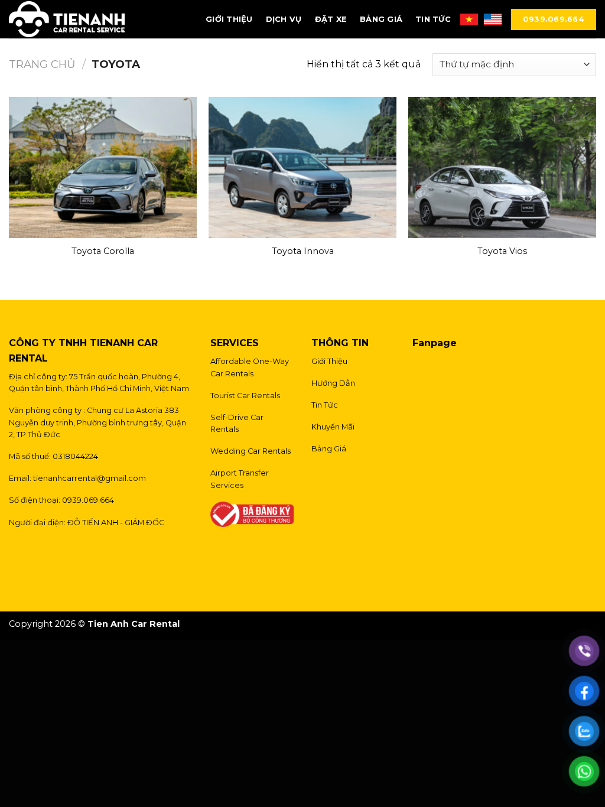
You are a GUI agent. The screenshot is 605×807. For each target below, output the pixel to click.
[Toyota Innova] (302, 167)
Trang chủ (42, 64)
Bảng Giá (381, 19)
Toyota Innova (303, 251)
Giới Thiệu (229, 19)
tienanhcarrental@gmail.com (89, 478)
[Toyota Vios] (502, 167)
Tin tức (433, 19)
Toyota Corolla (102, 251)
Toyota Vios (502, 251)
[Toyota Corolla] (103, 167)
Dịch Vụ (284, 19)
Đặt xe (331, 19)
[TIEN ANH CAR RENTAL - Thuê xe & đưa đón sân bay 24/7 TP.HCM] (67, 19)
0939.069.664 (553, 19)
